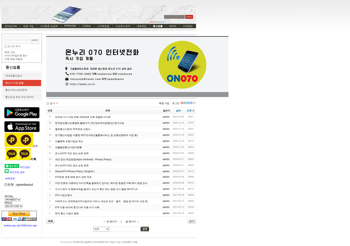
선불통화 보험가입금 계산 (69, 141)
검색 (144, 229)
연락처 (172, 26)
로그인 (175, 103)
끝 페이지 (131, 221)
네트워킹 (141, 26)
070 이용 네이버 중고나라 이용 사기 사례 (77, 207)
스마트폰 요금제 (49, 26)
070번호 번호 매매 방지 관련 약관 (73, 177)
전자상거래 (11, 26)
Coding (86, 25)
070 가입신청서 (63, 195)
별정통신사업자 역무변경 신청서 (72, 129)
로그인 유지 (14, 46)
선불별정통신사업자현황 (68, 147)
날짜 (178, 110)
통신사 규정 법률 (14, 82)
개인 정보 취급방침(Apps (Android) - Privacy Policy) (83, 159)
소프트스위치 (123, 26)
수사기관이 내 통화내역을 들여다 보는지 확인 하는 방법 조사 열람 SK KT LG (96, 189)
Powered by (98, 242)
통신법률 (158, 26)
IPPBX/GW (70, 25)
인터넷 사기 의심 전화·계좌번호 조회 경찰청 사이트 (83, 117)
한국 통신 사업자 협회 (67, 213)
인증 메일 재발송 (13, 59)
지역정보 (188, 26)
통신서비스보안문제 (16, 90)
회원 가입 (9, 52)
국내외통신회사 (13, 75)
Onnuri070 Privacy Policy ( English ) (75, 171)
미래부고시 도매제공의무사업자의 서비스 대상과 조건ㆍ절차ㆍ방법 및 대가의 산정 (99, 201)
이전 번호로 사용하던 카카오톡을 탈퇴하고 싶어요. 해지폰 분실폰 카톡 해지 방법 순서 (101, 183)
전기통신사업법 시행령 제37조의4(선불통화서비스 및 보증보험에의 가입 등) (96, 135)
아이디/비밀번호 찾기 (16, 55)
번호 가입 (28, 26)
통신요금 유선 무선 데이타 (19, 97)
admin (166, 116)
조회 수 (191, 110)
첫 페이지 (112, 221)
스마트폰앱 (103, 26)
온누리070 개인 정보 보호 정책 (72, 153)
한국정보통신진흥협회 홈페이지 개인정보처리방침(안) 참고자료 (89, 123)
